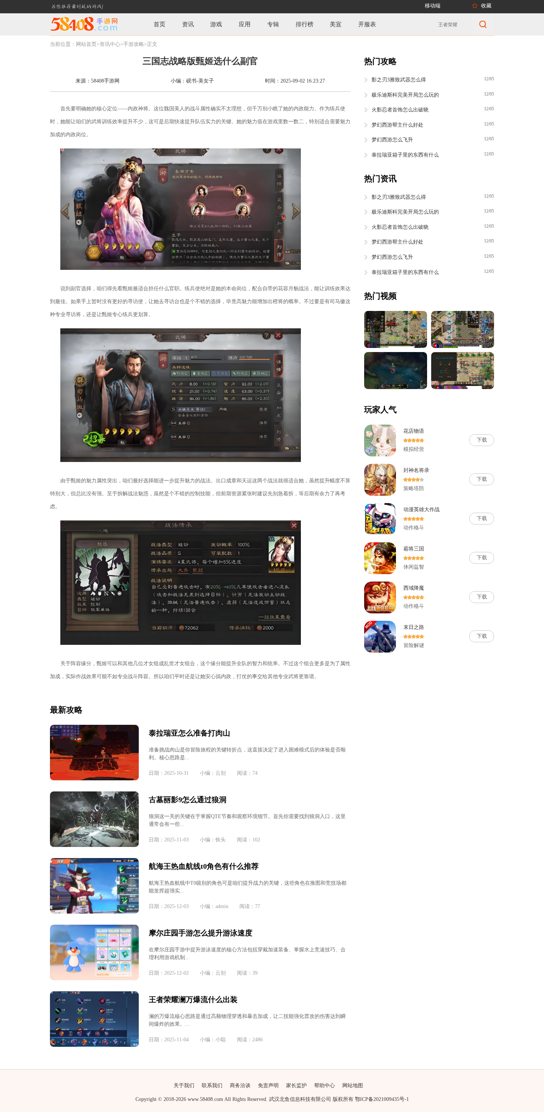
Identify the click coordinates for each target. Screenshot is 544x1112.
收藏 (486, 6)
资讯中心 (110, 44)
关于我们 (184, 1085)
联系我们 (212, 1085)
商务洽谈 (240, 1085)
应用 (245, 24)
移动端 (432, 6)
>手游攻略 (132, 44)
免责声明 (268, 1085)
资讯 (188, 24)
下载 (482, 440)
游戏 (216, 24)
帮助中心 (324, 1085)
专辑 (273, 24)
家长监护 (296, 1085)
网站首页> (88, 44)
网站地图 (352, 1085)
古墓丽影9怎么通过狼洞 (187, 800)
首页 (159, 24)
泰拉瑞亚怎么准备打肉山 (189, 733)
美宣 (336, 24)
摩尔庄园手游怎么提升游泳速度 (200, 933)
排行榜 (304, 24)
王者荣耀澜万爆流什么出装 (193, 999)
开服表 (367, 24)
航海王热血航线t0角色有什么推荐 (204, 866)
